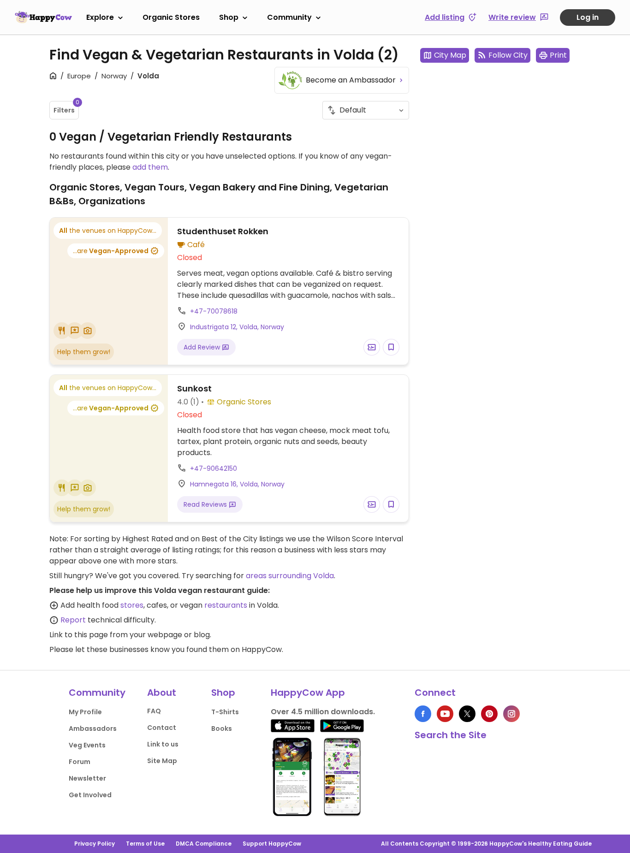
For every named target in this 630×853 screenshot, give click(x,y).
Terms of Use (145, 843)
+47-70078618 (214, 311)
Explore (100, 17)
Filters (66, 108)
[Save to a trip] (371, 347)
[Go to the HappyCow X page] (467, 713)
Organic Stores (171, 17)
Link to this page (78, 634)
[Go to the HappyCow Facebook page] (423, 713)
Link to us (162, 744)
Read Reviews (206, 504)
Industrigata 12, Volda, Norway (237, 327)
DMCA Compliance (204, 843)
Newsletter (87, 778)
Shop (228, 17)
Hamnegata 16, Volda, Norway (237, 484)
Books (221, 728)
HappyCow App (308, 692)
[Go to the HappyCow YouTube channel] (445, 713)
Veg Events (87, 745)
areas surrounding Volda (290, 575)
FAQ (154, 711)
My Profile (85, 712)
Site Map (162, 760)
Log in (588, 17)
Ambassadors (93, 728)
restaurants (225, 605)
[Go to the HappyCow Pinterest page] (489, 713)
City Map (450, 55)
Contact (161, 727)
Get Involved (90, 795)
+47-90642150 (213, 468)
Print (558, 55)
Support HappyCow (272, 843)
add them (150, 167)
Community (289, 17)
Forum (79, 761)
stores (131, 605)
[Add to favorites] (391, 347)
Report (73, 620)
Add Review (203, 347)
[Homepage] (43, 17)
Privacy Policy (94, 843)
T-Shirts (225, 712)
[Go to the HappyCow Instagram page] (511, 713)
